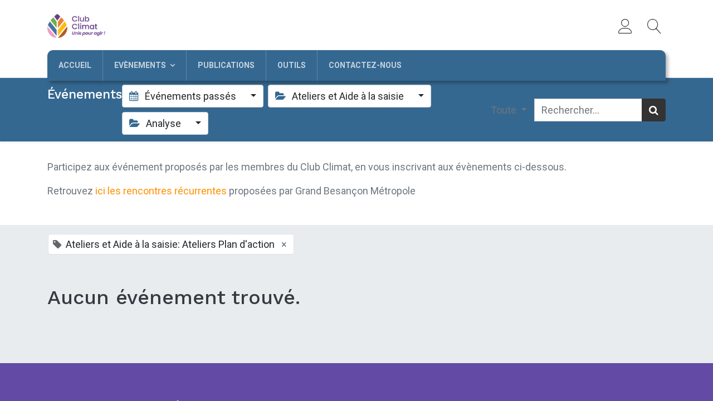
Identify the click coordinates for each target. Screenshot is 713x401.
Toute (505, 110)
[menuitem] (74, 65)
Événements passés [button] (190, 96)
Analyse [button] (163, 123)
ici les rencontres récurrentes (161, 191)
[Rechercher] (654, 110)
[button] (654, 26)
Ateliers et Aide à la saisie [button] (348, 96)
